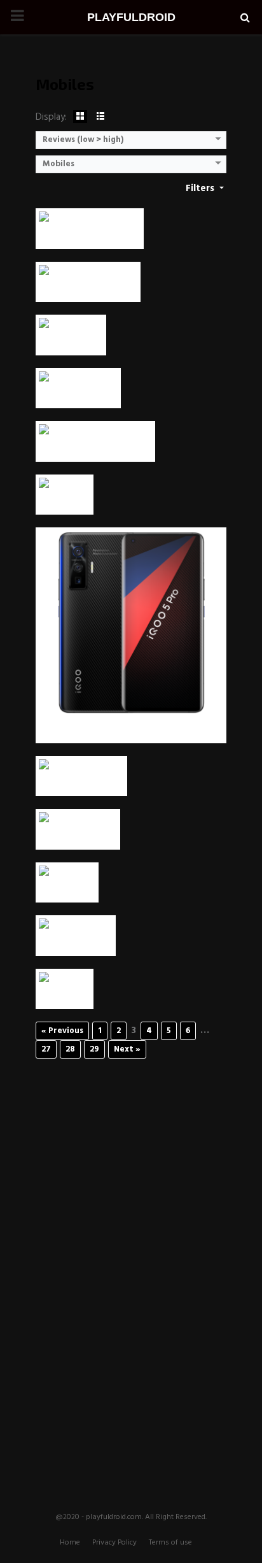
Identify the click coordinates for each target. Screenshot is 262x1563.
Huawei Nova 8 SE (81, 783)
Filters (201, 188)
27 (46, 1049)
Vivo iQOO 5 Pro (131, 730)
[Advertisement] (131, 1262)
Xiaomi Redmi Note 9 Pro (95, 448)
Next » (127, 1049)
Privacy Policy (114, 1542)
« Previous (62, 1031)
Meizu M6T (67, 889)
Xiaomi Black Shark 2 (88, 288)
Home (70, 1542)
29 (94, 1049)
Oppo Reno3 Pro (78, 395)
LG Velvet (64, 501)
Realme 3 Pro (71, 342)
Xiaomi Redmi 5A (78, 836)
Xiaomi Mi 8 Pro (75, 943)
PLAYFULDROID (131, 17)
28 (70, 1049)
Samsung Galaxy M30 (89, 236)
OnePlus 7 (64, 995)
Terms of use (170, 1542)
